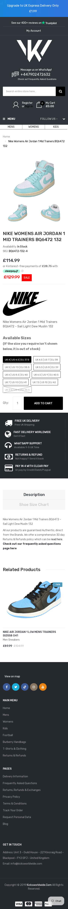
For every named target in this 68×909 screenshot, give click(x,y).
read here (56, 539)
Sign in (29, 106)
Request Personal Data (17, 817)
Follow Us (47, 119)
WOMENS (33, 126)
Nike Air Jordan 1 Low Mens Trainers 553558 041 (29, 633)
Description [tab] (34, 494)
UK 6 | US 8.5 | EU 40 (16, 374)
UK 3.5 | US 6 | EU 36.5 (17, 389)
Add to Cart (43, 403)
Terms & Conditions (15, 803)
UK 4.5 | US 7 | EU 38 (46, 359)
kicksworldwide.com (39, 885)
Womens (8, 721)
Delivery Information (15, 776)
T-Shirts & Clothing (14, 748)
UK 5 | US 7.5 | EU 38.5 (17, 367)
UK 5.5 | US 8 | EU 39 (47, 367)
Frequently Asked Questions (20, 783)
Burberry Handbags (14, 742)
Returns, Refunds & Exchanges (22, 790)
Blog (5, 824)
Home (6, 136)
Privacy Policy (11, 796)
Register (27, 103)
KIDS (56, 126)
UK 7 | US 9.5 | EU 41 (16, 382)
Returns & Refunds (14, 755)
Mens (6, 715)
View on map (12, 676)
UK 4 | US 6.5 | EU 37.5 (17, 359)
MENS (11, 126)
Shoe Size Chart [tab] (34, 504)
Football (8, 735)
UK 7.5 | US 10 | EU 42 (44, 382)
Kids (5, 728)
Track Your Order (13, 810)
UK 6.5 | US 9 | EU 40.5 (46, 374)
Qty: (6, 403)
